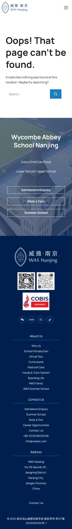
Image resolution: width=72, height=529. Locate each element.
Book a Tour (36, 201)
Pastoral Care (36, 367)
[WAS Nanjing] (20, 7)
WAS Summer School (36, 388)
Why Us (36, 346)
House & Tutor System (36, 372)
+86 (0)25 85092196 (36, 436)
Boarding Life (36, 378)
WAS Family (36, 383)
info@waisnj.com (36, 441)
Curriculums (36, 362)
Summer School (36, 213)
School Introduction (36, 351)
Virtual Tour (36, 356)
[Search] (55, 94)
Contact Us (36, 430)
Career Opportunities (36, 425)
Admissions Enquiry (36, 190)
